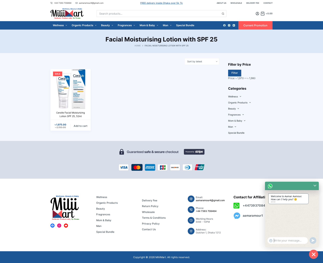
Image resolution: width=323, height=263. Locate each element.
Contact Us (149, 229)
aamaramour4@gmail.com (210, 200)
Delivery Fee (252, 3)
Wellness (58, 25)
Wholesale (236, 3)
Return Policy (150, 206)
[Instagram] (229, 25)
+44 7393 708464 (206, 211)
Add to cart (80, 125)
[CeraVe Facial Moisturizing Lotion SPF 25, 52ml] (70, 89)
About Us (221, 3)
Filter (234, 72)
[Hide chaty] (313, 254)
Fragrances (125, 25)
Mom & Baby (147, 25)
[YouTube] (234, 25)
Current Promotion (255, 25)
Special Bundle (185, 25)
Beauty (105, 25)
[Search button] (223, 13)
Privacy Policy (151, 223)
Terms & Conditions (154, 217)
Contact (268, 3)
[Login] (257, 13)
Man (165, 25)
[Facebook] (224, 25)
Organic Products (82, 25)
